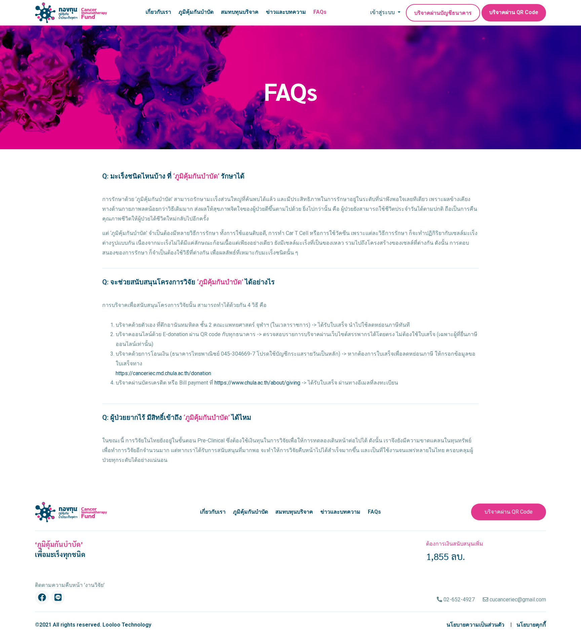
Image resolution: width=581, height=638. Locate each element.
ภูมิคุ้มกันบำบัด (196, 12)
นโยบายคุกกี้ (531, 625)
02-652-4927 (458, 599)
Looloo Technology (127, 625)
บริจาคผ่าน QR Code (513, 12)
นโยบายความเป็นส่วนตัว (475, 625)
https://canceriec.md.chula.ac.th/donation (163, 373)
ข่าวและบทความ (286, 12)
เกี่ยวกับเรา (158, 12)
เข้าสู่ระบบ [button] (383, 12)
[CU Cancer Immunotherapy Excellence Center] (71, 12)
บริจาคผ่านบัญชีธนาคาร (443, 13)
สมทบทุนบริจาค (240, 12)
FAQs (319, 12)
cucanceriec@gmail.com (517, 599)
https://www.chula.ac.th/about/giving (257, 383)
